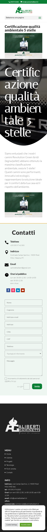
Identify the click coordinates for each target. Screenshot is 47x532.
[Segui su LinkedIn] (18, 290)
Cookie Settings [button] (11, 525)
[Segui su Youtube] (23, 290)
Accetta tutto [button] (25, 525)
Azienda (9, 458)
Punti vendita (11, 469)
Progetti (9, 461)
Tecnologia (10, 465)
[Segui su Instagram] (13, 290)
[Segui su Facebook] (8, 290)
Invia (37, 386)
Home (8, 454)
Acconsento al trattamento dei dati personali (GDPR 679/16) (22, 379)
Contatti (9, 472)
